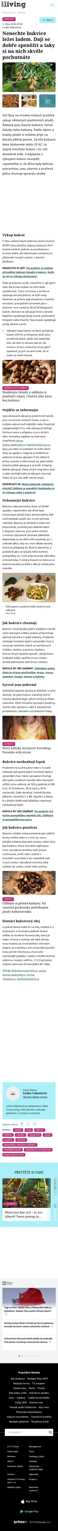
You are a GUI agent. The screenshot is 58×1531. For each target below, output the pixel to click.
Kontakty (33, 1461)
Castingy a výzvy (36, 1456)
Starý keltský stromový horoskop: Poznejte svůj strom (26, 750)
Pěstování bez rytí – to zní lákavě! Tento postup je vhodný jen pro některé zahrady (23, 1214)
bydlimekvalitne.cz (28, 979)
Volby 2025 (21, 1402)
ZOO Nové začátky (39, 1393)
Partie (32, 1388)
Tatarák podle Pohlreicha (22, 1407)
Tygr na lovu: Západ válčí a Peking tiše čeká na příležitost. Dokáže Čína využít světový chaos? (28, 1309)
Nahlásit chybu (14, 1487)
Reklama (11, 1456)
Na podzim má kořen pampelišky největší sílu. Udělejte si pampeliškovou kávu (27, 815)
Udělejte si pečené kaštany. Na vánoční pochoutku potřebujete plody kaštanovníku (25, 907)
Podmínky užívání (15, 1466)
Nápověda (33, 1474)
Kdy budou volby (18, 1393)
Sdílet (46, 21)
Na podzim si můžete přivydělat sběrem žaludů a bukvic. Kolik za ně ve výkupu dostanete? (28, 272)
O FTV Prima (13, 1446)
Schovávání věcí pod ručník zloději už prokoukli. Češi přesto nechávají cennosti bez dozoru (28, 1340)
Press (31, 1451)
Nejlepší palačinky (19, 1421)
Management (35, 1446)
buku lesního (28, 245)
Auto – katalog (17, 1397)
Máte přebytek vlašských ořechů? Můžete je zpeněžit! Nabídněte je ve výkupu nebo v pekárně (28, 488)
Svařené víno (36, 1402)
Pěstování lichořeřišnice (29, 1412)
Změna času (19, 1388)
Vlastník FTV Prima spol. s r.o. (16, 1481)
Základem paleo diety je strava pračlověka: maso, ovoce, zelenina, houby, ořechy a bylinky (28, 672)
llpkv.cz (6, 449)
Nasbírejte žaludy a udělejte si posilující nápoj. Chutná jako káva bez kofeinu (27, 396)
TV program (38, 1383)
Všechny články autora (35, 1096)
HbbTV (10, 1461)
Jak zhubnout (17, 1378)
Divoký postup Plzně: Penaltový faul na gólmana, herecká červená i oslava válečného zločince (29, 1325)
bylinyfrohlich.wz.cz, (39, 444)
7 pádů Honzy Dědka (38, 1397)
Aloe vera (44, 1407)
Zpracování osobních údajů (36, 1468)
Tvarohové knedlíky (41, 1416)
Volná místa (12, 1451)
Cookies (11, 1474)
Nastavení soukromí (33, 1489)
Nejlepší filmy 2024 (37, 1378)
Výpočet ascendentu (18, 1416)
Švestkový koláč (40, 1421)
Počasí (41, 1388)
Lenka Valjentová (11, 27)
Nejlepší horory (21, 1383)
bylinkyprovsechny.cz (24, 970)
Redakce (33, 1479)
